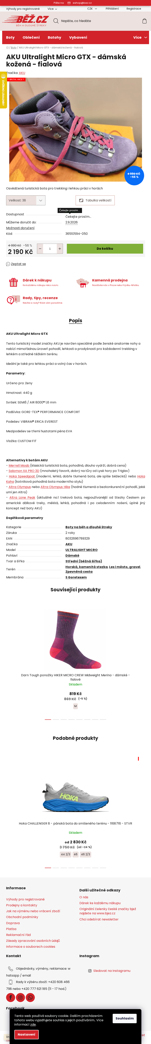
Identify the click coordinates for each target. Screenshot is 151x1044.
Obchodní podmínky (22, 917)
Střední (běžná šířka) (83, 561)
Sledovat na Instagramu (111, 970)
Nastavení (26, 1034)
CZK (90, 9)
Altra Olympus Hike (55, 487)
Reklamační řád (18, 935)
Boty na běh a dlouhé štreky (88, 527)
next (142, 663)
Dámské (72, 555)
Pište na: (59, 3)
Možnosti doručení (20, 228)
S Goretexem (76, 577)
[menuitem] (10, 37)
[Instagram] (20, 997)
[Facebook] (10, 997)
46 (75, 854)
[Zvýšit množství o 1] (60, 249)
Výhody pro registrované (23, 9)
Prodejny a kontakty (21, 905)
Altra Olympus (20, 487)
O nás (83, 897)
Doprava (13, 923)
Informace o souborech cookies (30, 946)
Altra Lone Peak (22, 497)
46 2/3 (85, 854)
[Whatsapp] (30, 997)
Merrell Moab (19, 465)
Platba (11, 929)
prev (9, 663)
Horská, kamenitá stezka (86, 567)
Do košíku (105, 248)
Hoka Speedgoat (22, 476)
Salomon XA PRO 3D (24, 471)
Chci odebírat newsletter (99, 919)
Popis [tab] (75, 320)
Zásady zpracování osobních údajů (33, 940)
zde (33, 1024)
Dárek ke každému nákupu (100, 903)
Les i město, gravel (124, 567)
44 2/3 (65, 854)
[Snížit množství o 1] (40, 249)
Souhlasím (125, 1018)
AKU (22, 73)
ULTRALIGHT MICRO (81, 550)
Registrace (134, 9)
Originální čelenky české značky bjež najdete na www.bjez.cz (107, 911)
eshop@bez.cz (82, 3)
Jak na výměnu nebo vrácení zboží (33, 911)
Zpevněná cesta (79, 571)
